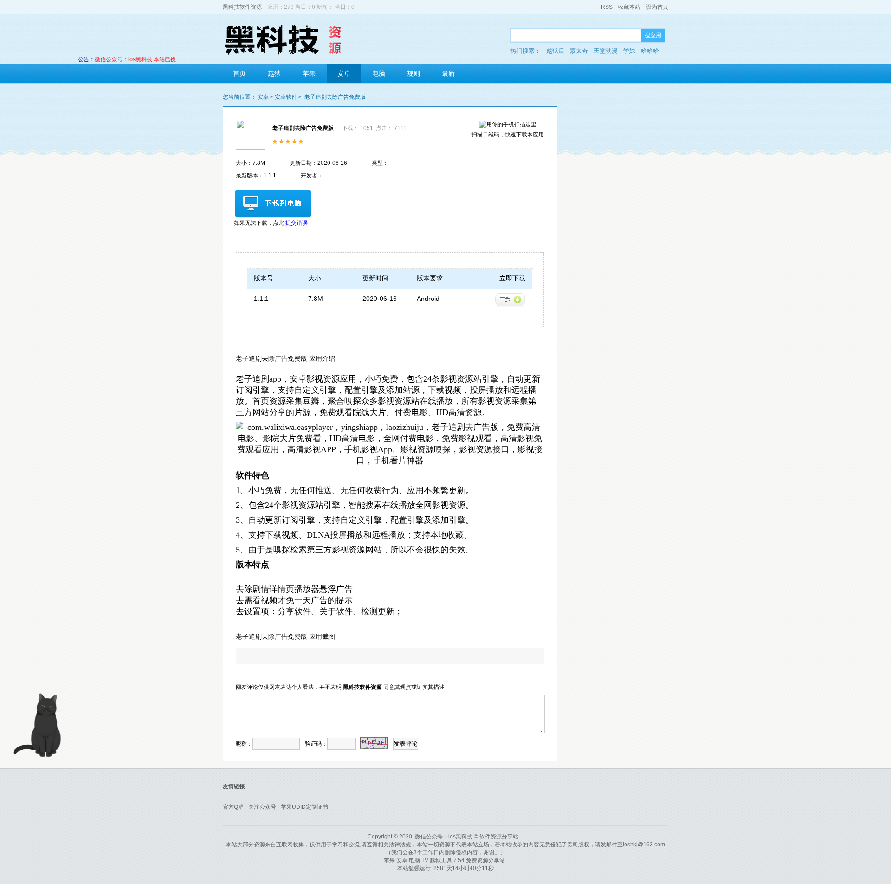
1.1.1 (261, 298)
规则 (413, 73)
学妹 (629, 50)
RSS (607, 7)
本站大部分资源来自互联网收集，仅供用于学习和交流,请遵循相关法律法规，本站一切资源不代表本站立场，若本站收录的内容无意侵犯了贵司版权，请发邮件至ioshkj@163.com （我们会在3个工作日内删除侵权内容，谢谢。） (445, 848)
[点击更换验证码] (374, 743)
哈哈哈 (650, 50)
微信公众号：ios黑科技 (443, 836)
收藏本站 (629, 7)
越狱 (274, 73)
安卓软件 (286, 97)
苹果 (309, 73)
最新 (448, 73)
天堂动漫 (606, 50)
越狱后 (555, 50)
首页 (239, 73)
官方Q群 (233, 807)
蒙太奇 (579, 50)
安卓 (343, 73)
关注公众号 (262, 807)
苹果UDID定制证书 (304, 807)
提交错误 (296, 223)
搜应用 (653, 35)
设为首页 (657, 7)
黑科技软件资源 (242, 7)
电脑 (378, 73)
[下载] (510, 300)
